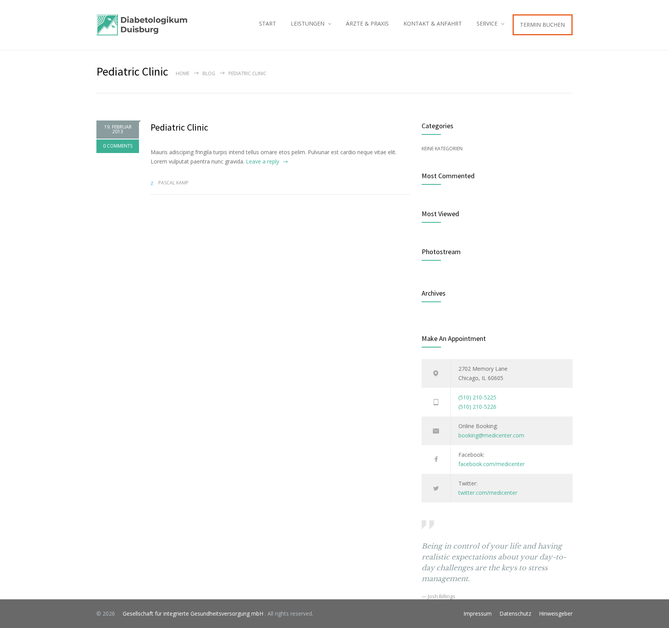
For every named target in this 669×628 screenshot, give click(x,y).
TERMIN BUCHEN (542, 24)
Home (182, 73)
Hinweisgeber (556, 613)
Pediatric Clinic (179, 127)
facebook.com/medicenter (491, 464)
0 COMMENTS (117, 146)
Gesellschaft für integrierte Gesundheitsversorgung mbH (191, 613)
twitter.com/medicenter (487, 492)
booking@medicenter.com (491, 435)
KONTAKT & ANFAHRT (432, 23)
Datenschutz (515, 613)
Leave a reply (262, 161)
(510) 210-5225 (477, 397)
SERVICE (487, 23)
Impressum (477, 613)
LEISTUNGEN (307, 23)
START (267, 23)
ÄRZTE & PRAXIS (367, 23)
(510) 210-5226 (477, 406)
